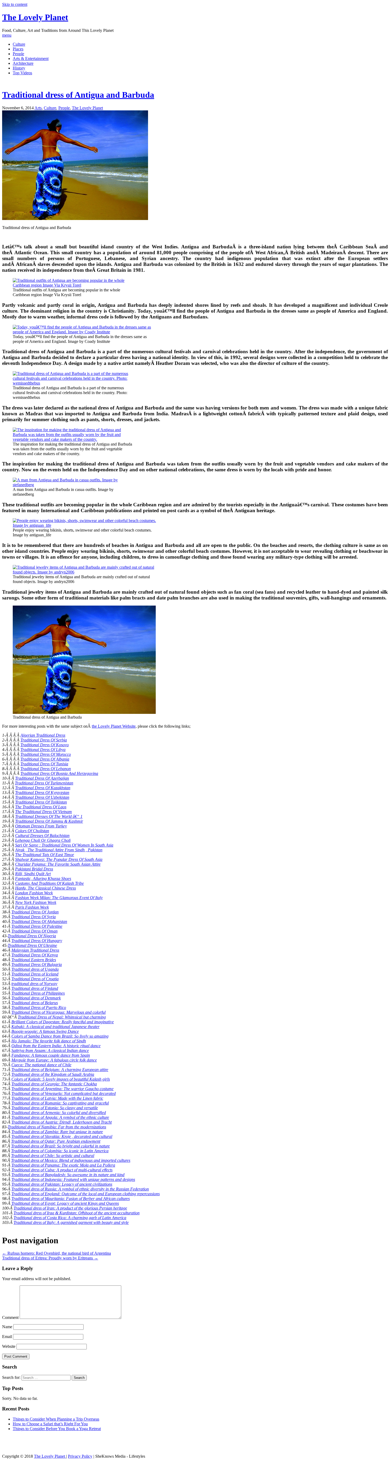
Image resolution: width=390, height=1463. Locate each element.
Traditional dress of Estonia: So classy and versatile (54, 1108)
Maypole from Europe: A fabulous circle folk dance (54, 1060)
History (19, 68)
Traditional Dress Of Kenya (34, 955)
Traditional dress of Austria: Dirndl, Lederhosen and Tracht (61, 1122)
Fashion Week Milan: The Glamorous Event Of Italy (59, 897)
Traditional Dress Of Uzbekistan (42, 797)
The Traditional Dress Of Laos (40, 807)
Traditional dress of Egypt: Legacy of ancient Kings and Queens (65, 1203)
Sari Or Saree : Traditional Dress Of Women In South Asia (64, 845)
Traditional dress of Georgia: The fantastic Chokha (54, 1084)
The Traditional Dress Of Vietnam (43, 811)
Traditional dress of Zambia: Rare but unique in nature (57, 1131)
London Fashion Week (34, 893)
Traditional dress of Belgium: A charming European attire (59, 1069)
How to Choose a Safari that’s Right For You (50, 1424)
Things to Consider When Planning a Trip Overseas (56, 1419)
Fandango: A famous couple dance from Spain (50, 1055)
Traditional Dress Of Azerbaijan (42, 778)
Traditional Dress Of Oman (34, 931)
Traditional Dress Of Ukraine (32, 945)
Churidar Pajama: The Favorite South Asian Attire (58, 864)
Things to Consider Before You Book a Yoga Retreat (57, 1428)
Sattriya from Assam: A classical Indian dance (50, 1050)
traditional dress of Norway (34, 983)
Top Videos (22, 73)
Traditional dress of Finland (34, 988)
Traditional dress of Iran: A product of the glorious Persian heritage (70, 1208)
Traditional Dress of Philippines (38, 993)
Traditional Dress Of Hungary (36, 940)
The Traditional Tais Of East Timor (44, 854)
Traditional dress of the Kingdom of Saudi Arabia (52, 1074)
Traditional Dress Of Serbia (43, 740)
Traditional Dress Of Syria (33, 916)
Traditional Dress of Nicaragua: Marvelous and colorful (58, 1012)
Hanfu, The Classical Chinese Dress (45, 888)
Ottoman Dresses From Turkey (41, 826)
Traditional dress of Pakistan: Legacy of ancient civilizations (61, 1184)
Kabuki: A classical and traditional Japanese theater (55, 1026)
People (18, 53)
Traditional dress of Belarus (34, 1002)
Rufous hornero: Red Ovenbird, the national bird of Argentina (56, 1253)
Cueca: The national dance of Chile (41, 1065)
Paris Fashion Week (32, 907)
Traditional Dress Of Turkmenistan (44, 783)
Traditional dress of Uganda (35, 969)
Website (8, 1346)
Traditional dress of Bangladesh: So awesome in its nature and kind (67, 1174)
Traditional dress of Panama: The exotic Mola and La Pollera (63, 1165)
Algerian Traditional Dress (42, 735)
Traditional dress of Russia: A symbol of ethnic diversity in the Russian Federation (80, 1189)
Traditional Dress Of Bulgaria (36, 964)
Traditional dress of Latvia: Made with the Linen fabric (57, 1098)
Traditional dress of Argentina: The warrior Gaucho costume (62, 1088)
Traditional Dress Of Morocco (45, 754)
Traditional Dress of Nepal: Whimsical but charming (62, 1017)
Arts (38, 108)
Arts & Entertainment (31, 58)
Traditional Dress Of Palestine (36, 926)
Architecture (23, 63)
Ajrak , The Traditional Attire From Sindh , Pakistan (58, 850)
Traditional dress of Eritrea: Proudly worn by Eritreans (50, 1258)
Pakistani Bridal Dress (34, 869)
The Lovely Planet (35, 17)
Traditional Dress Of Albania (44, 759)
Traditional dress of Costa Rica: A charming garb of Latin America (70, 1217)
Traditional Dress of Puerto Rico (38, 1007)
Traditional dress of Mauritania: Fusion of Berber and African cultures (70, 1198)
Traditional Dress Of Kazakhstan (42, 788)
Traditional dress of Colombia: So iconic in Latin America (60, 1151)
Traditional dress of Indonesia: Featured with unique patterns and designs (73, 1179)
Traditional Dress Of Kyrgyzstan (42, 792)
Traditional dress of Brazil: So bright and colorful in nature (60, 1146)
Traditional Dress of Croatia (35, 979)
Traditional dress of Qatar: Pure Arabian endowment (55, 1141)
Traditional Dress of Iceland (34, 974)
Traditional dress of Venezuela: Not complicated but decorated (63, 1093)
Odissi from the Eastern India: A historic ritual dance (56, 1045)
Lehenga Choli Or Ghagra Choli (43, 840)
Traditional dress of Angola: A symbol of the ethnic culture (60, 1117)
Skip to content (14, 4)
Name (7, 1326)
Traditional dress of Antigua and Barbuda (78, 95)
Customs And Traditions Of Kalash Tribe (49, 883)
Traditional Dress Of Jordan (35, 912)
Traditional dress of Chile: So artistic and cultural (52, 1155)
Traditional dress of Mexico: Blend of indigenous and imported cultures (70, 1160)
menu (6, 35)
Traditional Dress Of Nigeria (32, 936)
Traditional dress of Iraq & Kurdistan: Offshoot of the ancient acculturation (77, 1213)
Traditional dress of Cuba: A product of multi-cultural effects (61, 1170)
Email (7, 1336)
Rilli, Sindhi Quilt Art (33, 873)
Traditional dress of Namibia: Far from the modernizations (57, 1127)
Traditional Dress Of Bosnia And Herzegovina (59, 773)
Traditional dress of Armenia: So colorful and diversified (58, 1112)
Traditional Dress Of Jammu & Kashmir (49, 821)
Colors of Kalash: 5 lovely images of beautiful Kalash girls (60, 1079)
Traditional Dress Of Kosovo (44, 745)
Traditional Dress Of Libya (43, 749)
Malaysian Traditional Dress (35, 950)
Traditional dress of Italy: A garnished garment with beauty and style (71, 1222)
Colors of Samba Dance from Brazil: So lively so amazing (60, 1036)
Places (18, 49)
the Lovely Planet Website (114, 726)
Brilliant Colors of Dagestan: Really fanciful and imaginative (62, 1022)
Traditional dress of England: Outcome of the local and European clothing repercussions (85, 1194)
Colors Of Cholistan (32, 830)
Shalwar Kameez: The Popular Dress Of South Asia (58, 859)
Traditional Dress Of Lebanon (45, 768)
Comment (10, 1317)
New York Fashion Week (35, 902)
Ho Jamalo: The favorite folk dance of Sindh (48, 1041)
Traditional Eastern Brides (33, 959)
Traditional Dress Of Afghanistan (39, 921)
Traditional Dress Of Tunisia (44, 764)
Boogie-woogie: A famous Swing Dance (45, 1031)
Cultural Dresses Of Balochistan (42, 835)
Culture (19, 44)
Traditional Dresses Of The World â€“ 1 (49, 816)
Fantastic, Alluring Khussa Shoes (43, 878)
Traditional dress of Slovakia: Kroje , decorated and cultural (61, 1136)
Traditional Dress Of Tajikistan (41, 802)
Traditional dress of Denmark (36, 998)
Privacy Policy (80, 1456)
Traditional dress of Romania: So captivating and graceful (60, 1103)
